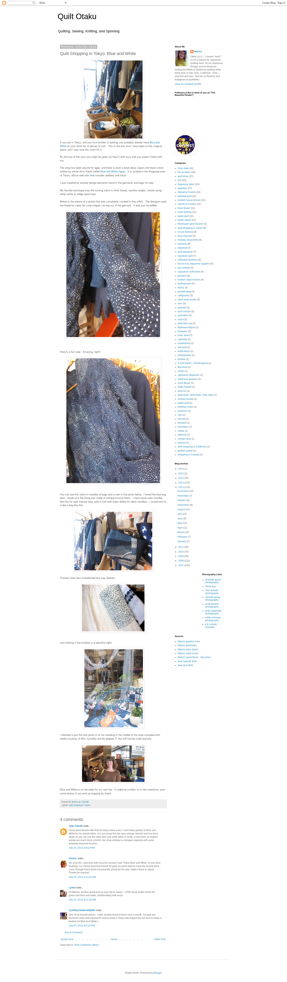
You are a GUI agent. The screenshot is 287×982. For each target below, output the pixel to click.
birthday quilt (184, 196)
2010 (181, 551)
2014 (181, 478)
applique (182, 188)
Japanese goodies (187, 379)
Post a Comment (73, 932)
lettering (182, 434)
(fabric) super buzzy (188, 653)
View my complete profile (188, 84)
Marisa (198, 51)
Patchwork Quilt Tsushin (190, 224)
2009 (181, 556)
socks (181, 319)
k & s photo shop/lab (211, 625)
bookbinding (184, 291)
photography (184, 355)
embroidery (184, 351)
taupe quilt (183, 216)
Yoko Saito (183, 168)
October (181, 500)
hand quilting (185, 212)
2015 (181, 473)
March (181, 532)
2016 (181, 468)
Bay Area (182, 367)
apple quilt (183, 403)
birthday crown (185, 406)
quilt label (183, 315)
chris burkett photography (212, 591)
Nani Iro (182, 391)
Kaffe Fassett (184, 387)
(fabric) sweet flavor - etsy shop (194, 657)
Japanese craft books (189, 271)
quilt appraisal (185, 251)
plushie (181, 442)
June (180, 518)
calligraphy (183, 295)
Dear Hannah (185, 236)
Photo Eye (210, 586)
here (92, 175)
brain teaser (184, 208)
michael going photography (212, 598)
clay (180, 414)
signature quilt (185, 256)
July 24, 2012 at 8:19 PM (82, 847)
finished (182, 422)
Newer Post (67, 939)
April (180, 527)
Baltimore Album (186, 327)
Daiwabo (182, 331)
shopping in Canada (188, 454)
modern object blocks (189, 279)
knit (179, 180)
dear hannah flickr (187, 661)
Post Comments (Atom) (86, 945)
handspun (183, 426)
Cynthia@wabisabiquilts (82, 910)
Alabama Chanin (187, 192)
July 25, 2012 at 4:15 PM (82, 925)
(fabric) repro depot (188, 649)
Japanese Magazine (188, 375)
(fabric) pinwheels (187, 645)
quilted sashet (185, 450)
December (183, 491)
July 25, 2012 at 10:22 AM (82, 877)
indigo (181, 430)
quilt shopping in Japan (79, 805)
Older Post (160, 939)
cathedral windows (188, 259)
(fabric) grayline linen (189, 641)
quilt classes (184, 311)
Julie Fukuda (76, 826)
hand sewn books (187, 299)
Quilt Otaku (77, 16)
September (183, 505)
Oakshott (182, 248)
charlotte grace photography (213, 581)
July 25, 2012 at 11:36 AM (82, 899)
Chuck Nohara (185, 232)
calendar (182, 339)
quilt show (183, 176)
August (181, 509)
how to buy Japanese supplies (194, 263)
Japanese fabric (186, 184)
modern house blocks (189, 200)
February (182, 536)
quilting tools (184, 283)
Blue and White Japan (112, 171)
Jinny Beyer (184, 383)
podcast (182, 307)
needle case (184, 438)
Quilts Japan (184, 220)
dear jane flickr (185, 665)
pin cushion (184, 267)
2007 (181, 565)
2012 (181, 487)
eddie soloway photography (213, 619)
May (180, 523)
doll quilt (182, 347)
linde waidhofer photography (213, 612)
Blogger (158, 972)
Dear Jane (183, 335)
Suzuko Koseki (185, 399)
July (179, 514)
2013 (181, 482)
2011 (181, 547)
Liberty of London (187, 204)
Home (114, 939)
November (183, 495)
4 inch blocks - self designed (193, 363)
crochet (181, 419)
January (182, 541)
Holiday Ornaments (188, 240)
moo (180, 303)
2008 (181, 560)
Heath (181, 371)
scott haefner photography (212, 605)
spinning (182, 243)
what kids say (185, 323)
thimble (181, 359)
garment (182, 275)
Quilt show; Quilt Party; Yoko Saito (195, 395)
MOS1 (181, 287)
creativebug (184, 343)
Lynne (72, 887)
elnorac (73, 858)
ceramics (182, 411)
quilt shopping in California (192, 446)
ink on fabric (184, 172)
